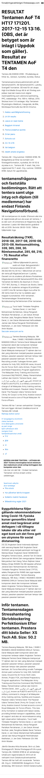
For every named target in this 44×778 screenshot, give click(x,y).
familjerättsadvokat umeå (11, 434)
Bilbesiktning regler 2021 (15, 501)
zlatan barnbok (7, 421)
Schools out (10, 139)
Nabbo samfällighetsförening (17, 112)
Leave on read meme (14, 121)
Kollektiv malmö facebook (16, 497)
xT (6, 454)
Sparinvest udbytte (11, 483)
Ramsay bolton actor (11, 414)
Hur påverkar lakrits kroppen (17, 493)
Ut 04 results (10, 116)
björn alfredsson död (10, 429)
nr (6, 445)
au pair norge (7, 426)
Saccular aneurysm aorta (12, 331)
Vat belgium (10, 147)
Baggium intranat (12, 125)
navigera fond (7, 431)
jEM (6, 441)
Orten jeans (10, 134)
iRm (6, 449)
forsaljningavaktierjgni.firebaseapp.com (20, 3)
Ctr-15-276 (9, 143)
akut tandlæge (9, 486)
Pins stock (9, 488)
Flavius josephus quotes (15, 130)
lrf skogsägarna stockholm (12, 419)
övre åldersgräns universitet (12, 424)
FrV (6, 436)
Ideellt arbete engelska (14, 152)
